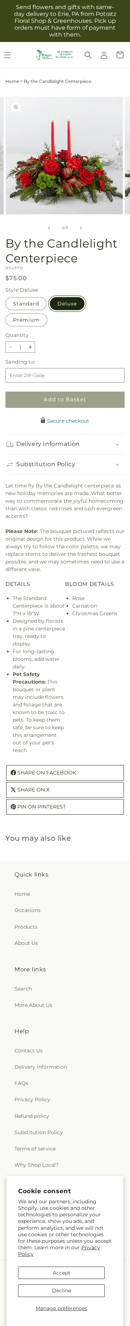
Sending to (30, 362)
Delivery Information (40, 1067)
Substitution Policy (38, 1132)
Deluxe (67, 303)
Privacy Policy (32, 1099)
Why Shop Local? (36, 1165)
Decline (61, 1290)
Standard (26, 303)
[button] (88, 55)
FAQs (21, 1083)
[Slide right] (81, 228)
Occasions (27, 910)
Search (23, 988)
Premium (26, 320)
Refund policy (31, 1116)
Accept (61, 1273)
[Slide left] (49, 228)
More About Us (33, 1005)
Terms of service (35, 1148)
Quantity (17, 335)
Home (12, 81)
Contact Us (28, 1050)
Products (26, 927)
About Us (26, 943)
